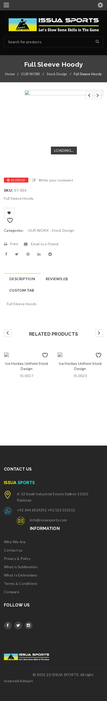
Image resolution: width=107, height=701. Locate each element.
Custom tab (21, 290)
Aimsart (26, 681)
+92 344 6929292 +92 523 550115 (46, 510)
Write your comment (55, 180)
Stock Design (57, 74)
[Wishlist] (9, 213)
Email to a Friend (44, 244)
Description (22, 279)
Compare (11, 592)
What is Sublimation (20, 567)
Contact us (13, 550)
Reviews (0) (57, 279)
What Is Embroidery (20, 575)
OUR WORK (30, 74)
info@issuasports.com (48, 520)
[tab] (22, 279)
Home (10, 74)
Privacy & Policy (17, 558)
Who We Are (15, 542)
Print (14, 244)
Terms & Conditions (21, 583)
